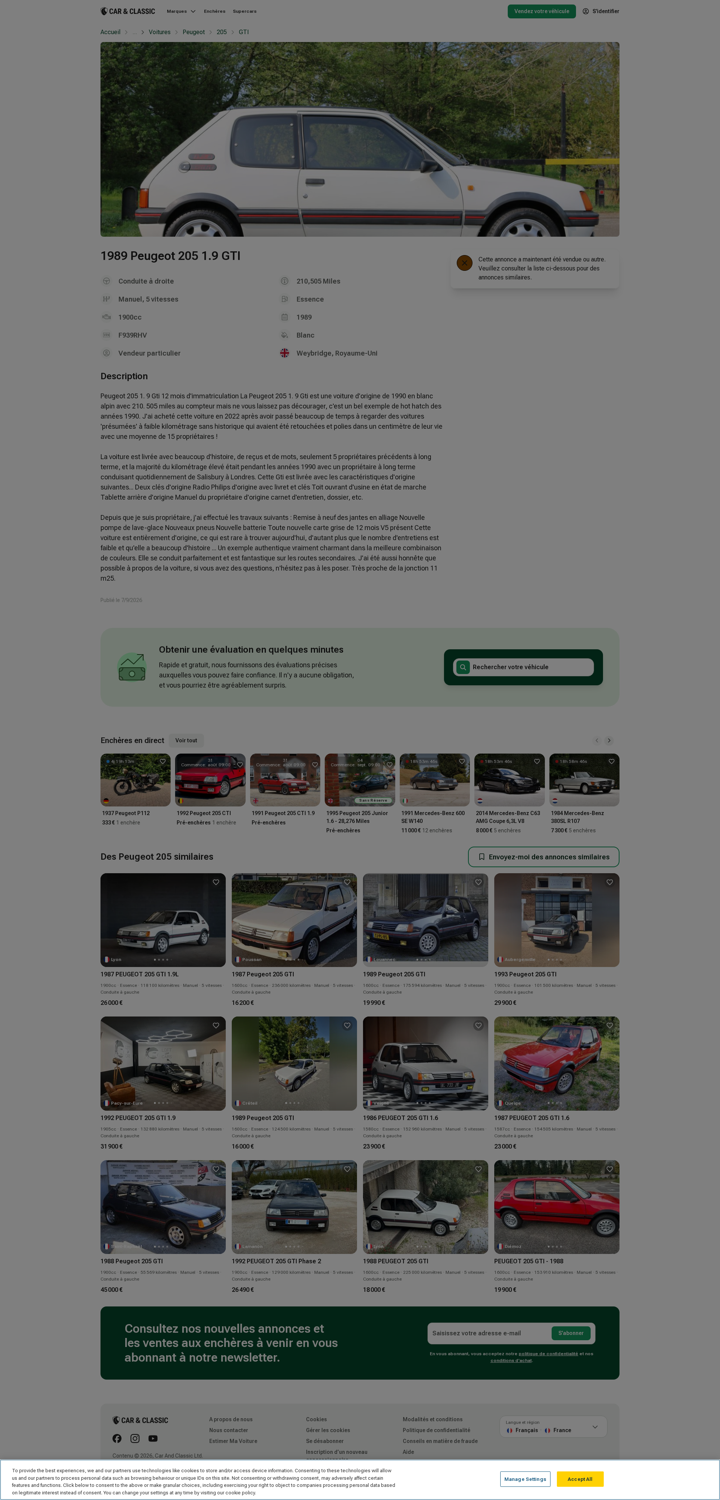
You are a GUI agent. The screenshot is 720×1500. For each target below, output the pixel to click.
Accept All (580, 1479)
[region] (360, 1479)
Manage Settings (525, 1479)
